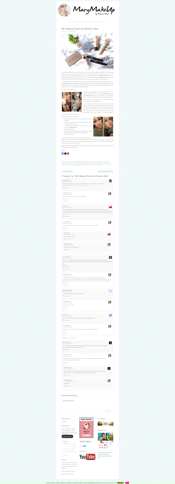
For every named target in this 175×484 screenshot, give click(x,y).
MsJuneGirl (83, 165)
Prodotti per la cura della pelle (84, 162)
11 (62, 448)
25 (62, 452)
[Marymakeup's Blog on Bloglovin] (85, 442)
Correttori (105, 161)
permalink (100, 165)
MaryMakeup (77, 165)
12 (64, 448)
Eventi (94, 21)
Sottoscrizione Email (66, 425)
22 (70, 450)
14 (68, 448)
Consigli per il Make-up (104, 163)
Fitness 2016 (89, 21)
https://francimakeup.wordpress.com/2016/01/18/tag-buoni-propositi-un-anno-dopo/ (75, 185)
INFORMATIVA (120, 482)
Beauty (92, 161)
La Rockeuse (64, 342)
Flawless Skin (68, 165)
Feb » (66, 455)
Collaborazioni (99, 21)
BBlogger (88, 161)
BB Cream (84, 161)
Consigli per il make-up (98, 161)
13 (66, 448)
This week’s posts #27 (67, 171)
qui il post (85, 132)
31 (75, 452)
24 (75, 450)
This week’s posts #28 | (70, 338)
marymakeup (65, 193)
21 (68, 450)
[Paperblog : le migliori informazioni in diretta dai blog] (83, 447)
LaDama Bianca (65, 290)
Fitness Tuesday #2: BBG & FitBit (105, 171)
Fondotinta (68, 162)
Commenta (107, 410)
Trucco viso (71, 163)
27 (66, 452)
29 (70, 452)
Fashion (84, 21)
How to (72, 162)
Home (69, 21)
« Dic (63, 455)
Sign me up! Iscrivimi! (67, 436)
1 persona (67, 187)
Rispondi (64, 189)
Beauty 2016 (78, 21)
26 (64, 452)
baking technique (73, 127)
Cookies (105, 21)
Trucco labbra (98, 162)
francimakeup (64, 180)
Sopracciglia (92, 162)
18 (62, 450)
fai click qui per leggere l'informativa (68, 471)
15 (70, 448)
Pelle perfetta (88, 165)
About (73, 21)
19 (64, 450)
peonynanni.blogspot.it (66, 266)
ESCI (127, 482)
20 (66, 450)
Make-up (75, 162)
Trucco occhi (103, 162)
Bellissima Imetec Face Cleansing (92, 163)
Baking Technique (78, 161)
